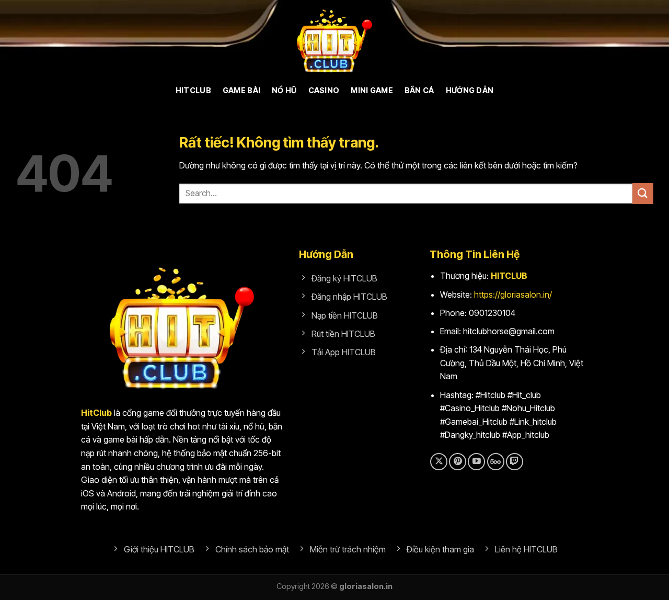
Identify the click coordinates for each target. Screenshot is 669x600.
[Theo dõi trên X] (438, 461)
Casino (324, 90)
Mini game (372, 90)
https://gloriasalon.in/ (513, 294)
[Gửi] (642, 193)
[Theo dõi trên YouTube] (476, 461)
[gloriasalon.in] (334, 39)
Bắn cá (419, 90)
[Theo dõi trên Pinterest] (457, 461)
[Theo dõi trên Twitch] (514, 461)
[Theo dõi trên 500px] (495, 461)
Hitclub (193, 90)
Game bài (241, 90)
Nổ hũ (284, 90)
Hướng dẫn (470, 90)
